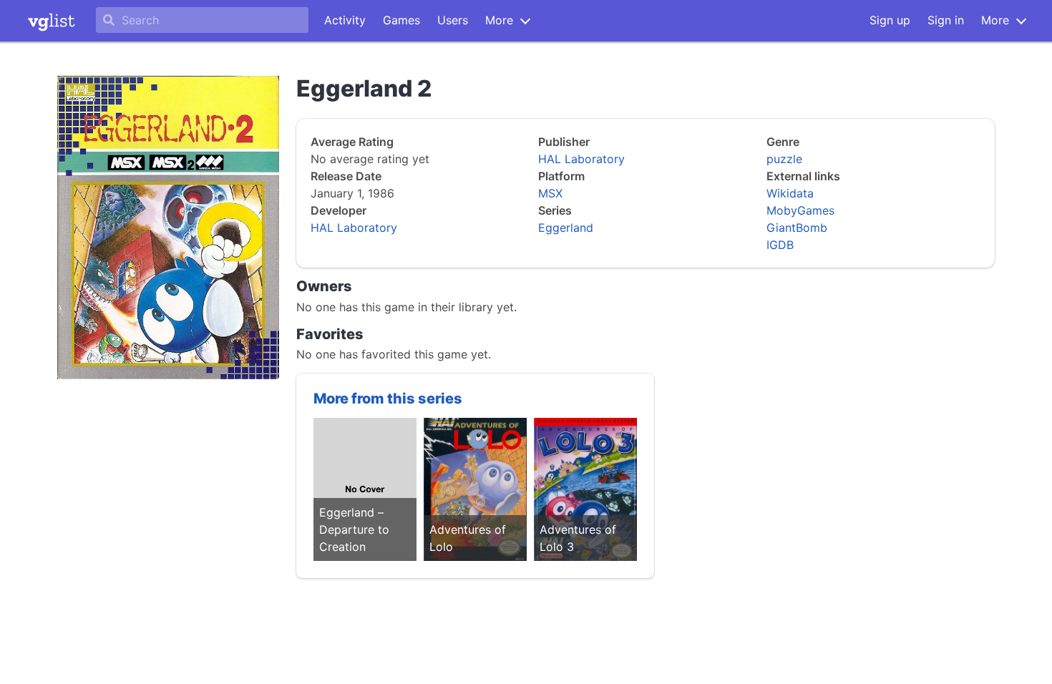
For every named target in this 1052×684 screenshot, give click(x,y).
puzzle (784, 159)
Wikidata (790, 193)
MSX (550, 193)
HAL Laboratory (354, 227)
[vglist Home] (51, 20)
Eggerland (565, 227)
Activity (345, 20)
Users (452, 20)
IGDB (780, 245)
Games (401, 20)
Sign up (890, 20)
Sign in (945, 20)
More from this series (387, 398)
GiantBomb (796, 227)
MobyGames (800, 210)
